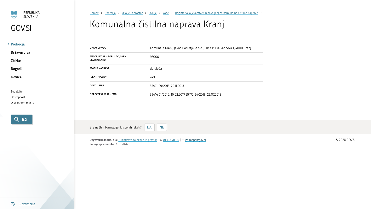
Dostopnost (18, 97)
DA (149, 127)
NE (162, 127)
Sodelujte (17, 91)
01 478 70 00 (171, 140)
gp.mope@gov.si (195, 140)
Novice (16, 77)
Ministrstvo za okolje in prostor (137, 140)
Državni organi (22, 52)
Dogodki (17, 68)
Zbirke (16, 60)
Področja (18, 44)
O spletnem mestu (22, 102)
